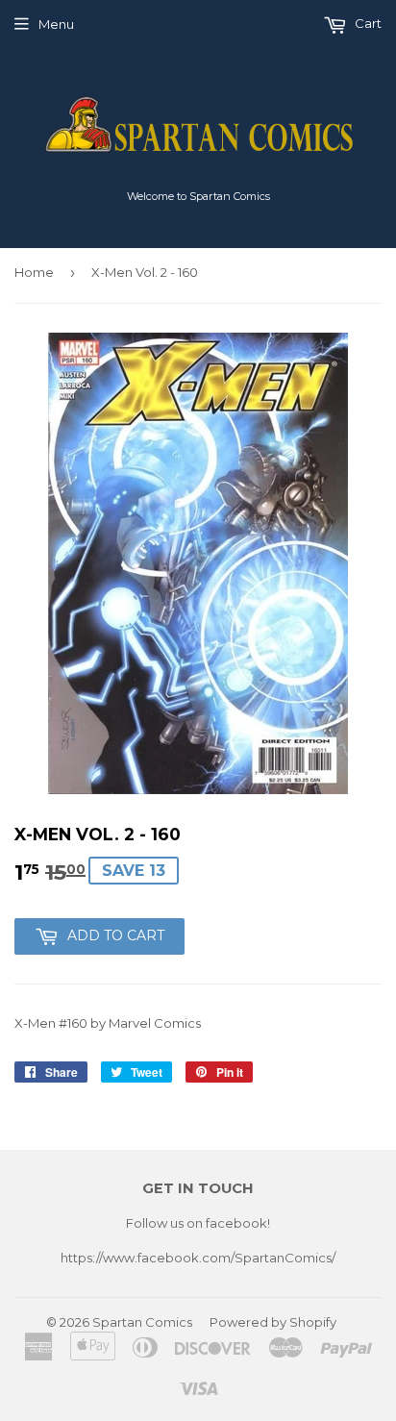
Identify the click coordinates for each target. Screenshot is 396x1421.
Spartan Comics (142, 1322)
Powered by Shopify (273, 1322)
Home (34, 272)
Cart (367, 23)
